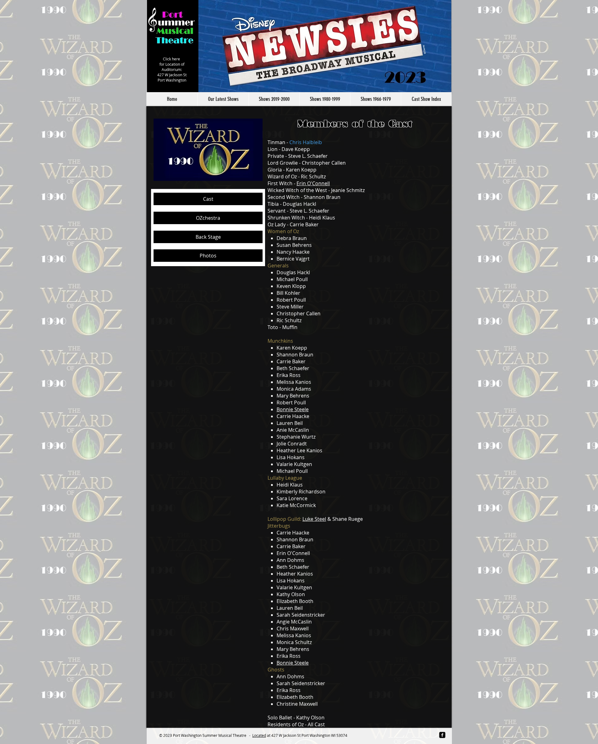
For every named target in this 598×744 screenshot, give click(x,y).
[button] (274, 99)
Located (259, 735)
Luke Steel (314, 519)
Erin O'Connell (313, 183)
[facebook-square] (442, 735)
